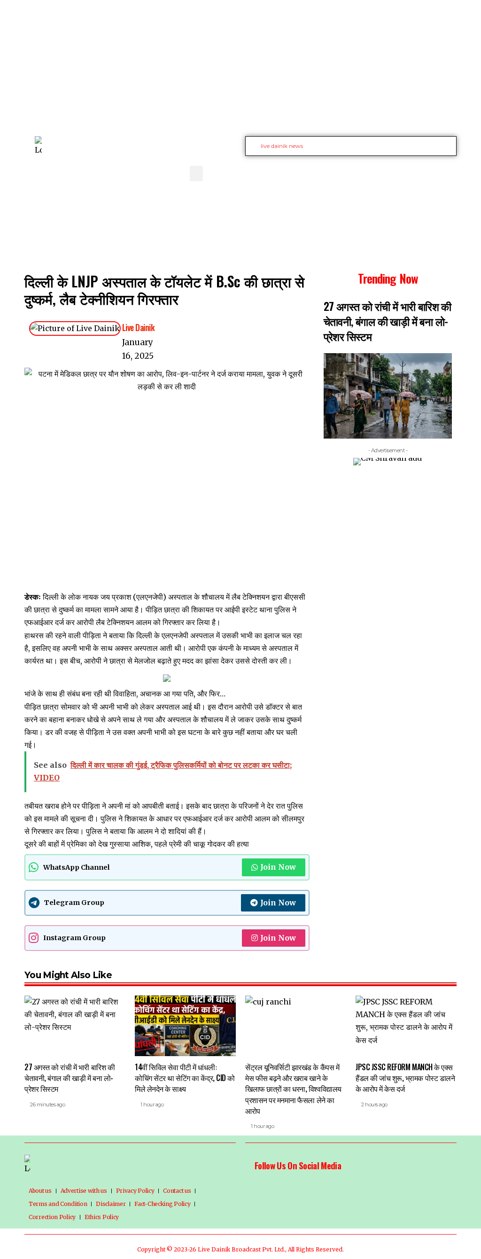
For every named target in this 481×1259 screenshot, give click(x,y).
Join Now (278, 867)
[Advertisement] (240, 65)
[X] (407, 172)
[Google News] (427, 172)
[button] (196, 173)
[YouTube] (417, 172)
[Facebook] (396, 172)
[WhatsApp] (448, 172)
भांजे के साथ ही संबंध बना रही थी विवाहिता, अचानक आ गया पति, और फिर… (124, 693)
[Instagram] (438, 172)
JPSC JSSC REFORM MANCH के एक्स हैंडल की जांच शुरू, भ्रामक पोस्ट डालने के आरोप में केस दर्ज (405, 1077)
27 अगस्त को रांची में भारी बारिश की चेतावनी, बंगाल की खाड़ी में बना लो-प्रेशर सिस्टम (387, 321)
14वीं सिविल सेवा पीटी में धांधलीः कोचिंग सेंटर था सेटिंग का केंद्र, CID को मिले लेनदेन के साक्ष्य (185, 1077)
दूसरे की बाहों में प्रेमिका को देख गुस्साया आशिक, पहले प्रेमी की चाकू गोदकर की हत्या (136, 844)
